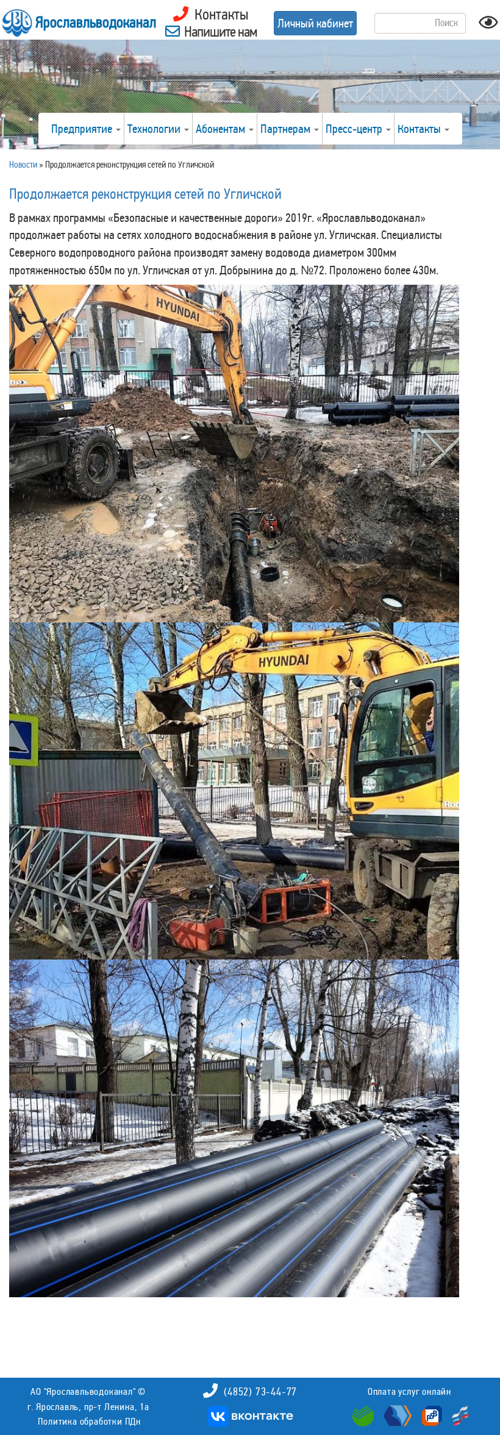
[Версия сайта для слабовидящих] (488, 26)
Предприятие (83, 128)
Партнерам (286, 128)
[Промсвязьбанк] (430, 1414)
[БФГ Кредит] (458, 1414)
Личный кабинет (315, 23)
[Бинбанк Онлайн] (396, 1414)
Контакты (420, 128)
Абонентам (222, 128)
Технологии (155, 128)
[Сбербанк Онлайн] (364, 1414)
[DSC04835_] (234, 1128)
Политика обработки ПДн (89, 1421)
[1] (234, 791)
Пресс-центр (355, 128)
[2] (234, 453)
